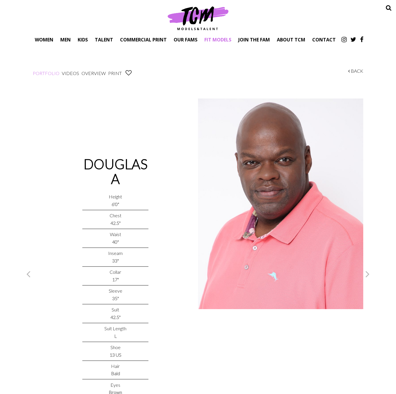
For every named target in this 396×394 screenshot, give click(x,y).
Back (356, 71)
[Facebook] (362, 39)
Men (65, 40)
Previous (28, 274)
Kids (83, 40)
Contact (324, 40)
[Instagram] (344, 39)
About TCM (291, 40)
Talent (104, 40)
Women (44, 40)
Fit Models (217, 40)
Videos (70, 73)
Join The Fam (254, 40)
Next (367, 274)
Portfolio (46, 73)
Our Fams (185, 40)
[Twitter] (353, 39)
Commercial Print (143, 40)
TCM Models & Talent (198, 17)
